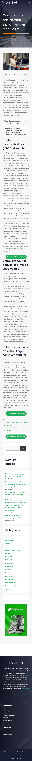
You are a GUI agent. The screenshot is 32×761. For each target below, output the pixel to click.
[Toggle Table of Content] (25, 121)
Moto (7, 573)
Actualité (8, 543)
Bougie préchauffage (12, 550)
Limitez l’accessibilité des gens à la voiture (16, 125)
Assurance (9, 547)
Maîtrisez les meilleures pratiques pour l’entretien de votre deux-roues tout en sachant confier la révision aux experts (15, 505)
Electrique (9, 556)
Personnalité (9, 579)
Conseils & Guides (9, 715)
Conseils (8, 420)
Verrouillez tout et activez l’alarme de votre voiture (14, 129)
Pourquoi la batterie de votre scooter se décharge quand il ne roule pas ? (15, 484)
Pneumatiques (10, 583)
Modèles (8, 569)
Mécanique (9, 566)
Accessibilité (9, 540)
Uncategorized (10, 586)
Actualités (6, 712)
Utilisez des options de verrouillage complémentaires (15, 134)
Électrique (6, 724)
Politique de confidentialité (16, 756)
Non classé (9, 576)
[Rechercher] (23, 448)
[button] (24, 2)
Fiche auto (9, 560)
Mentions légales (16, 758)
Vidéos (7, 589)
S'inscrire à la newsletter (16, 257)
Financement (10, 563)
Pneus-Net (9, 2)
